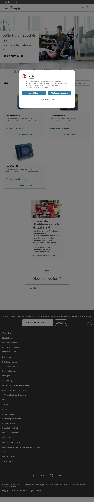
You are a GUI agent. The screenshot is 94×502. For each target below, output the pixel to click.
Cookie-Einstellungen (47, 99)
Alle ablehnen (34, 93)
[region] (47, 89)
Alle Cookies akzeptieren (59, 93)
